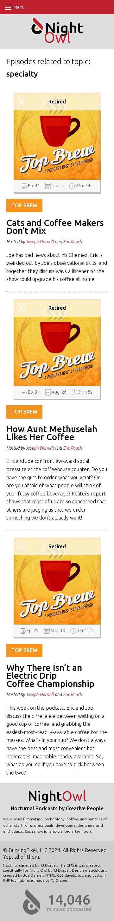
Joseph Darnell (40, 241)
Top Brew (24, 205)
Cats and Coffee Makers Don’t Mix (55, 227)
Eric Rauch (72, 241)
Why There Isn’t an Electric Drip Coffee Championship (50, 675)
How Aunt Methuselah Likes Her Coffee (51, 433)
